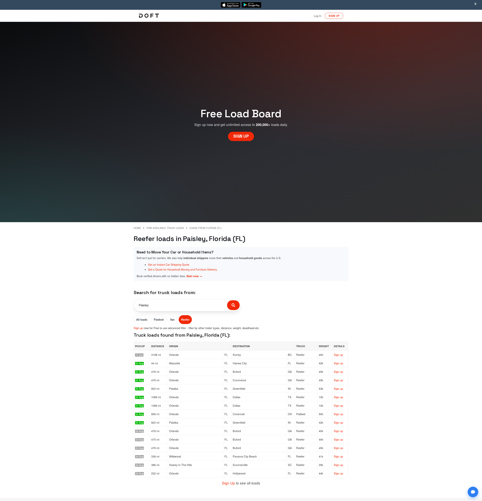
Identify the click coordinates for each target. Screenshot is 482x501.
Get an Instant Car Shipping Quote (168, 264)
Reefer (185, 319)
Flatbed (159, 319)
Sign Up (228, 482)
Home (137, 228)
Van (172, 319)
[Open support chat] (473, 492)
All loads (141, 319)
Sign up (138, 328)
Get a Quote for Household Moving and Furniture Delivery (182, 269)
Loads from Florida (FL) (205, 228)
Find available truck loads (165, 228)
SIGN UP (334, 16)
